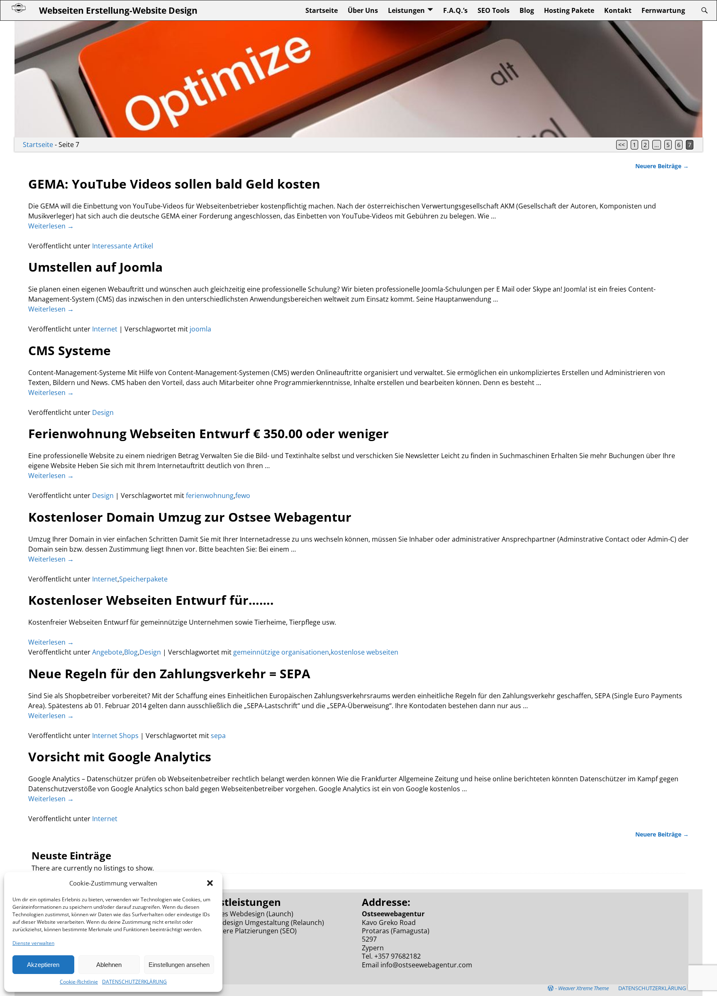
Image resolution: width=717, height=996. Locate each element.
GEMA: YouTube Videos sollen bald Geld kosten (174, 183)
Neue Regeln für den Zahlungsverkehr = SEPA (169, 673)
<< (621, 145)
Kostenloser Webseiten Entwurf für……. (151, 599)
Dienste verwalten (33, 943)
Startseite (321, 10)
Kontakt (618, 10)
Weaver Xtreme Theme (583, 988)
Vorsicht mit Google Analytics (119, 756)
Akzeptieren (43, 964)
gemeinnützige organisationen (281, 652)
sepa (218, 735)
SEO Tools (494, 10)
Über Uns (363, 10)
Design (103, 412)
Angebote (107, 652)
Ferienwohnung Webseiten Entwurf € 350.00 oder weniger (208, 433)
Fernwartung (663, 10)
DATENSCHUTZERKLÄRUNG (134, 981)
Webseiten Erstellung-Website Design (118, 10)
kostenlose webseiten (364, 652)
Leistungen (406, 10)
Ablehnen (109, 964)
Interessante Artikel (122, 245)
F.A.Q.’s (455, 10)
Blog (526, 10)
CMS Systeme (69, 350)
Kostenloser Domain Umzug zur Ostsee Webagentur (189, 516)
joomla (200, 329)
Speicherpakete (143, 579)
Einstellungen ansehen (179, 964)
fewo (242, 495)
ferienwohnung (210, 495)
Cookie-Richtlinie (79, 981)
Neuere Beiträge (662, 166)
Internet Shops (115, 735)
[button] (210, 883)
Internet (104, 329)
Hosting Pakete (569, 10)
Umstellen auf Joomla (95, 266)
